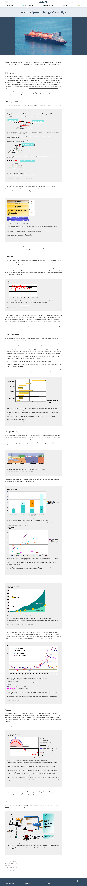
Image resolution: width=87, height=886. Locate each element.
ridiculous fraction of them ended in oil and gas (26, 82)
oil (23, 175)
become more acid (11, 353)
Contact (48, 883)
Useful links (7, 881)
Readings (66, 5)
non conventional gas (47, 638)
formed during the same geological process (25, 78)
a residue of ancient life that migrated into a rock (41, 190)
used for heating (48, 713)
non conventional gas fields (11, 272)
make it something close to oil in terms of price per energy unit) (44, 88)
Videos (80, 5)
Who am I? (11, 2)
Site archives (28, 883)
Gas (6, 858)
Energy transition (28, 5)
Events (26, 881)
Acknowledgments (9, 883)
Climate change (9, 5)
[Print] (17, 870)
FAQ (47, 881)
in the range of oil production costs (25, 419)
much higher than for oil (25, 305)
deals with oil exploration (22, 93)
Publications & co (48, 5)
